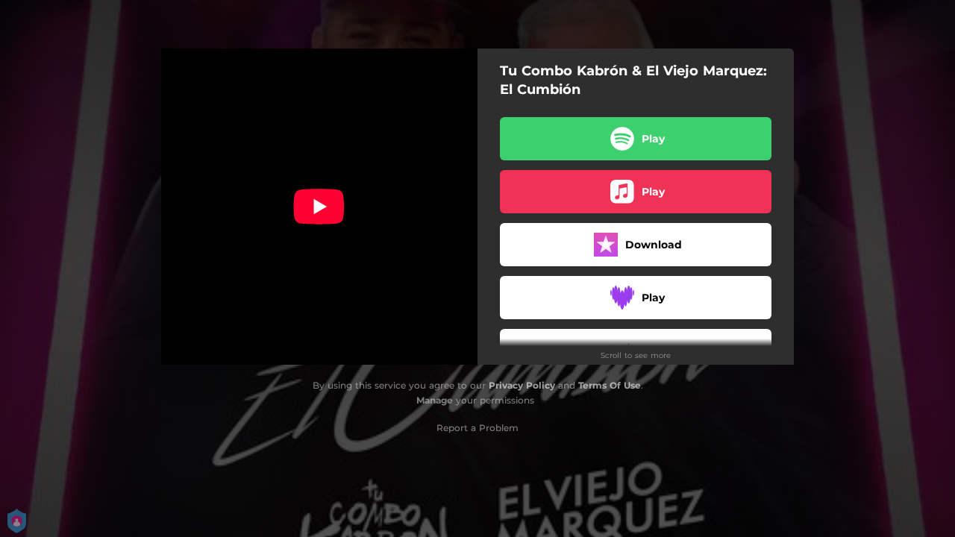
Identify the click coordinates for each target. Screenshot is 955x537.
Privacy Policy (522, 385)
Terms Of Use (609, 385)
